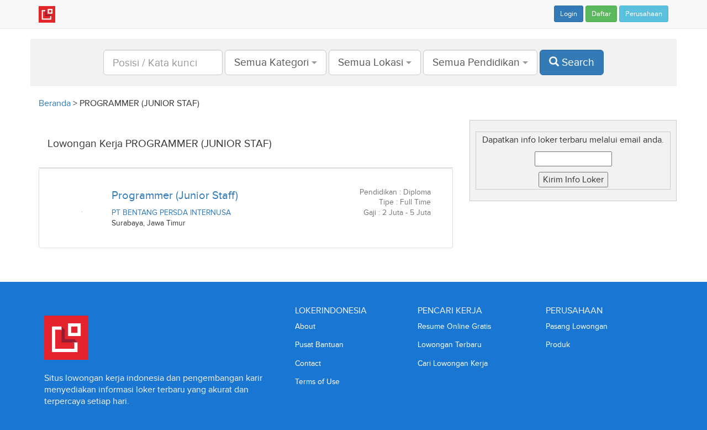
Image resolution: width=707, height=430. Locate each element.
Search (576, 62)
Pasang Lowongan (577, 326)
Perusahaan (643, 14)
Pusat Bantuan (319, 344)
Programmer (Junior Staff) (175, 195)
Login (568, 14)
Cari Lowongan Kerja (453, 363)
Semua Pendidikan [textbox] (476, 62)
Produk (558, 344)
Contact (308, 363)
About (305, 326)
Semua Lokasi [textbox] (370, 62)
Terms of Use (317, 381)
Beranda (55, 103)
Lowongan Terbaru (450, 344)
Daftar (601, 14)
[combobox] (275, 62)
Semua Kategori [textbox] (271, 62)
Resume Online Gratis (454, 326)
